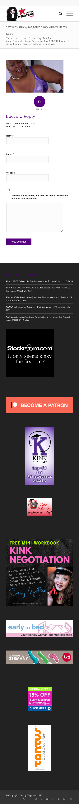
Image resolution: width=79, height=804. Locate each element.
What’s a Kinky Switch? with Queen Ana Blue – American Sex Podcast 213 (39, 297)
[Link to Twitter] (24, 799)
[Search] (59, 13)
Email (10, 154)
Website (10, 172)
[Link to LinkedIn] (64, 799)
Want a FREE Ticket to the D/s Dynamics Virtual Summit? (31, 281)
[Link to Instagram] (36, 799)
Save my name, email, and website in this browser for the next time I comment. (40, 197)
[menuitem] (59, 13)
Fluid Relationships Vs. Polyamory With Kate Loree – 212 (31, 306)
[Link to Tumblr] (53, 799)
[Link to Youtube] (47, 799)
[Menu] (68, 13)
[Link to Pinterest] (41, 799)
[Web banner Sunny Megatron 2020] (33, 13)
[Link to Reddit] (70, 799)
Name (10, 135)
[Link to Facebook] (30, 799)
